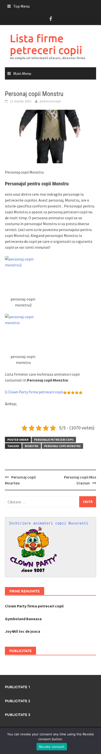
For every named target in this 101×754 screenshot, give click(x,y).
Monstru (31, 446)
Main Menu (22, 73)
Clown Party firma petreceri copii (35, 391)
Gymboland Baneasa (23, 618)
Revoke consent (52, 747)
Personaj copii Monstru (62, 446)
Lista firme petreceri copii (46, 44)
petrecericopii (50, 101)
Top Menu (21, 6)
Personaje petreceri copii (54, 439)
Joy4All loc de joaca (22, 631)
